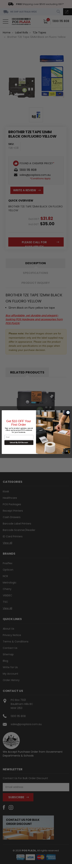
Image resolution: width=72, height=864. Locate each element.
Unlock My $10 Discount (19, 442)
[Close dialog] (68, 412)
